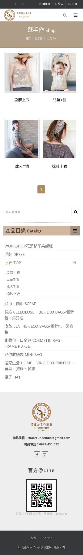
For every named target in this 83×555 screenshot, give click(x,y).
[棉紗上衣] (59, 139)
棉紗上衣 (59, 166)
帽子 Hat (12, 377)
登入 (60, 4)
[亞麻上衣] (22, 72)
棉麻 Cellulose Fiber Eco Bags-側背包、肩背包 (39, 314)
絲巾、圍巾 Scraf (20, 303)
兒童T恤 (59, 100)
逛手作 (39, 38)
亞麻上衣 (22, 100)
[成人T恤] (22, 139)
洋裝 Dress (14, 254)
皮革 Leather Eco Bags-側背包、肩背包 (38, 329)
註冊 (74, 4)
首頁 (28, 38)
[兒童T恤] (59, 72)
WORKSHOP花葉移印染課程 (28, 246)
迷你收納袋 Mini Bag (23, 354)
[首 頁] (17, 15)
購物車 (46, 4)
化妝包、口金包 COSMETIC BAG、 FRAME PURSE (34, 343)
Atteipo (47, 538)
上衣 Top (52, 38)
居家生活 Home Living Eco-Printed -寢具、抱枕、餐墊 (39, 365)
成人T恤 (22, 166)
